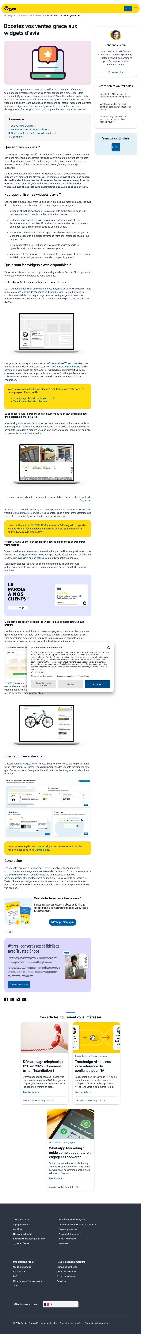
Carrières (17, 1229)
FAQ (15, 1276)
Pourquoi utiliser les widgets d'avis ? (30, 129)
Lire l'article (29, 1092)
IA (89, 1056)
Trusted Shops (81, 1056)
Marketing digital (68, 1142)
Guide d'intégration (22, 1267)
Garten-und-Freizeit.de (73, 366)
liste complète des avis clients (23, 683)
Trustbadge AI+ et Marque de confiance (77, 1224)
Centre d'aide (19, 1271)
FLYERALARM (38, 525)
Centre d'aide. (42, 849)
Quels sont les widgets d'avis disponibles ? (33, 133)
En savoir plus (115, 72)
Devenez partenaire (68, 1229)
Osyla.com (85, 500)
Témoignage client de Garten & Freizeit (33, 398)
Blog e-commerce (67, 1238)
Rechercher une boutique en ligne (29, 1238)
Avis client (62, 1281)
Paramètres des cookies (96, 1323)
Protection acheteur (66, 1276)
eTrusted (29, 766)
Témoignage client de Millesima (30, 401)
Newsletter (64, 1243)
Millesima (9, 376)
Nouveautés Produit (22, 1234)
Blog (9, 15)
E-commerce (54, 1142)
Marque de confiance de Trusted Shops (42, 291)
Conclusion (17, 136)
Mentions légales (48, 1323)
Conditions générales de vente (27, 1281)
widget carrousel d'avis (24, 423)
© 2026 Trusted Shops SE (25, 1323)
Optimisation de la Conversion (31, 15)
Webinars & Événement (70, 1234)
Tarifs (16, 1285)
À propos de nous (21, 1224)
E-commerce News (99, 1056)
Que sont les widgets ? (23, 125)
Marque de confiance (67, 1267)
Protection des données (71, 1323)
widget (22, 554)
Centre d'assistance (66, 1271)
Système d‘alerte (21, 1243)
